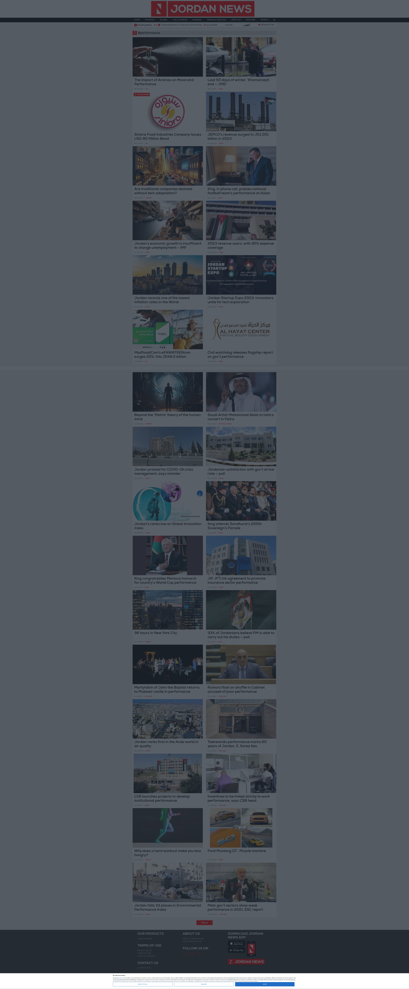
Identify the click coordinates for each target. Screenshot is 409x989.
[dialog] (204, 981)
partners (121, 978)
